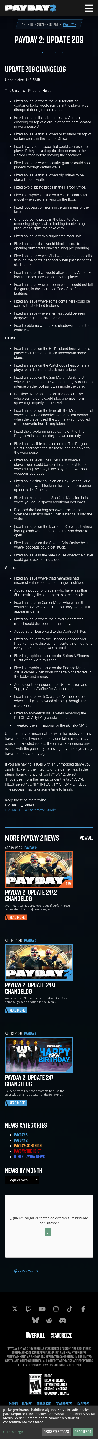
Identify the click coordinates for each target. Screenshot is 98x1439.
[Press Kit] (44, 1403)
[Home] (13, 1403)
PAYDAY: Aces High (28, 1145)
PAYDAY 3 (21, 1134)
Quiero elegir (13, 1432)
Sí (48, 1232)
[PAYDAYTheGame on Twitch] (28, 1308)
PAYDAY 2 (69, 24)
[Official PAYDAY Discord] (62, 1320)
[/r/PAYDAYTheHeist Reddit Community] (49, 1320)
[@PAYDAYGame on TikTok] (69, 1308)
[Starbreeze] (64, 1403)
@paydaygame (26, 1270)
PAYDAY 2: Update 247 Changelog (29, 1081)
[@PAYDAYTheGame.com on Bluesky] (35, 1320)
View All (86, 838)
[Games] (27, 1403)
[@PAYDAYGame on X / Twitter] (14, 1308)
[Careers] (83, 1403)
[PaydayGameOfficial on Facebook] (83, 1308)
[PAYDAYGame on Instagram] (56, 1308)
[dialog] (49, 1422)
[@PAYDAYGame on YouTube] (42, 1308)
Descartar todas (56, 1431)
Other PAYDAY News (29, 1156)
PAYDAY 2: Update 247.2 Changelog (31, 895)
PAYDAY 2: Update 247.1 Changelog (30, 988)
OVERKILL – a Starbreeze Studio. (31, 809)
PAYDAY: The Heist (27, 1151)
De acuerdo (83, 1431)
